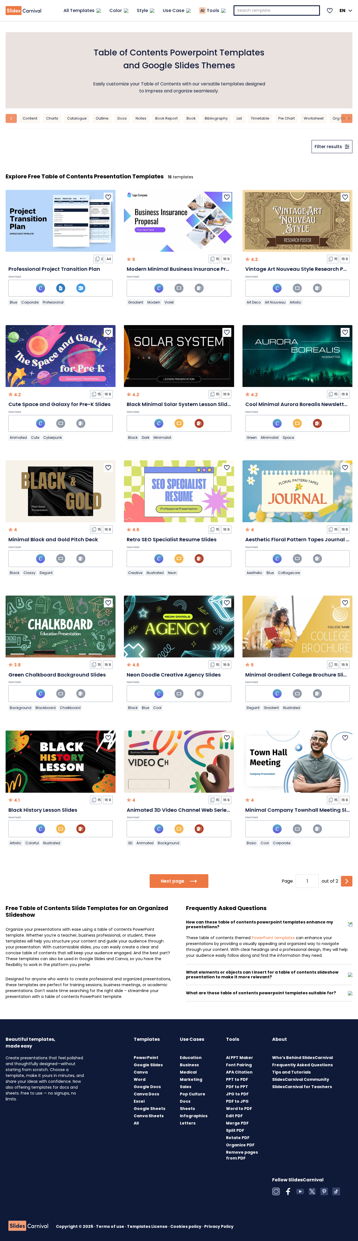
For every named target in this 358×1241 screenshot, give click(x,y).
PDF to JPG (237, 1101)
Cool (157, 707)
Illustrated (155, 572)
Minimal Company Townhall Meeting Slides (301, 809)
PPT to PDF (237, 1079)
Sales (185, 1087)
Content (30, 118)
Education (191, 1057)
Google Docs (147, 1087)
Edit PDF (234, 1116)
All (136, 1123)
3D (130, 843)
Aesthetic (254, 572)
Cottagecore (289, 572)
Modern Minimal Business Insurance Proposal (185, 268)
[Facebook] (288, 1191)
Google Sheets (149, 1108)
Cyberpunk (52, 437)
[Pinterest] (324, 1191)
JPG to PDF (237, 1094)
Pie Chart (286, 118)
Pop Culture (192, 1094)
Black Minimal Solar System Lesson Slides (180, 404)
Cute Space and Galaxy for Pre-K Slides (59, 404)
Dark (145, 437)
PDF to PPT (237, 1087)
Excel (139, 1101)
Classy (29, 572)
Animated (18, 437)
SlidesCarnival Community (300, 1079)
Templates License (147, 1226)
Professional (53, 302)
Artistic (295, 302)
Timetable (260, 118)
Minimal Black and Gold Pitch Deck (53, 539)
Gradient (135, 302)
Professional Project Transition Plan (54, 268)
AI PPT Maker (239, 1057)
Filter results (328, 146)
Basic (251, 843)
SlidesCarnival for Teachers (302, 1087)
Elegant (46, 572)
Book (191, 118)
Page (287, 881)
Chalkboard (70, 707)
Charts (52, 118)
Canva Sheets (149, 1116)
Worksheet (314, 118)
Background (20, 707)
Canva (141, 1072)
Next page (172, 881)
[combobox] (277, 10)
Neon (172, 572)
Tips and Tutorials (291, 1072)
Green (252, 437)
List (239, 118)
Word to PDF (239, 1108)
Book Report (166, 118)
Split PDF (235, 1130)
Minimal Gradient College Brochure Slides (299, 674)
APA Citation (239, 1072)
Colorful (32, 843)
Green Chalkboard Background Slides (57, 674)
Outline (102, 118)
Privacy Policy (219, 1226)
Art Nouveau (275, 302)
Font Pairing (239, 1065)
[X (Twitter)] (312, 1191)
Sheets (187, 1108)
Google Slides (148, 1065)
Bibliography (216, 118)
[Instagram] (276, 1191)
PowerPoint (146, 1057)
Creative (135, 572)
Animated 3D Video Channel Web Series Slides (186, 809)
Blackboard (46, 707)
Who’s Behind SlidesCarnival (302, 1057)
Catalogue (77, 118)
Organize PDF (240, 1145)
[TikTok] (336, 1191)
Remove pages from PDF (242, 1155)
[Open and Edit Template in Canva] (40, 288)
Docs (122, 118)
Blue (13, 302)
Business (189, 1065)
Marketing (191, 1079)
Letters (188, 1123)
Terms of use (110, 1226)
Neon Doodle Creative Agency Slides (174, 674)
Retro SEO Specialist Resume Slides (171, 539)
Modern (153, 302)
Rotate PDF (237, 1137)
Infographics (194, 1116)
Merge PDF (237, 1123)
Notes (141, 118)
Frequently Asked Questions (302, 1065)
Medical (188, 1072)
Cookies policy (186, 1226)
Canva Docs (146, 1094)
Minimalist (162, 437)
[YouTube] (300, 1191)
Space (288, 437)
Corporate (30, 302)
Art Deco (254, 302)
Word (139, 1079)
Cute (35, 437)
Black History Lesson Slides (42, 809)
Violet (169, 302)
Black (133, 437)
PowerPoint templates (273, 938)
